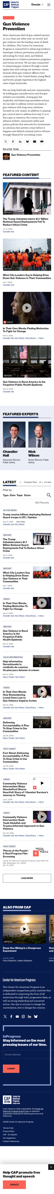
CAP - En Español (10, 1135)
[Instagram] (23, 1016)
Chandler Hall (8, 232)
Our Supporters (9, 1138)
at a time (47, 482)
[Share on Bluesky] (27, 142)
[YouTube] (17, 1016)
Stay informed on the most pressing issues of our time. (25, 1040)
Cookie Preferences (11, 1141)
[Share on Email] (34, 142)
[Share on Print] (42, 142)
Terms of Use (8, 1128)
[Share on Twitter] (6, 142)
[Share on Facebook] (13, 142)
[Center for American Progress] (6, 4)
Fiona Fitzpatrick (9, 960)
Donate (36, 4)
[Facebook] (11, 1016)
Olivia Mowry (30, 338)
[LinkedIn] (29, 1016)
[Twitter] (5, 1016)
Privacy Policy (8, 1131)
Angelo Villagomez (24, 960)
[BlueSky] (35, 1016)
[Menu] (49, 4)
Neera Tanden (8, 677)
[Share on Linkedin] (20, 142)
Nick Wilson (19, 338)
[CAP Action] (12, 1100)
